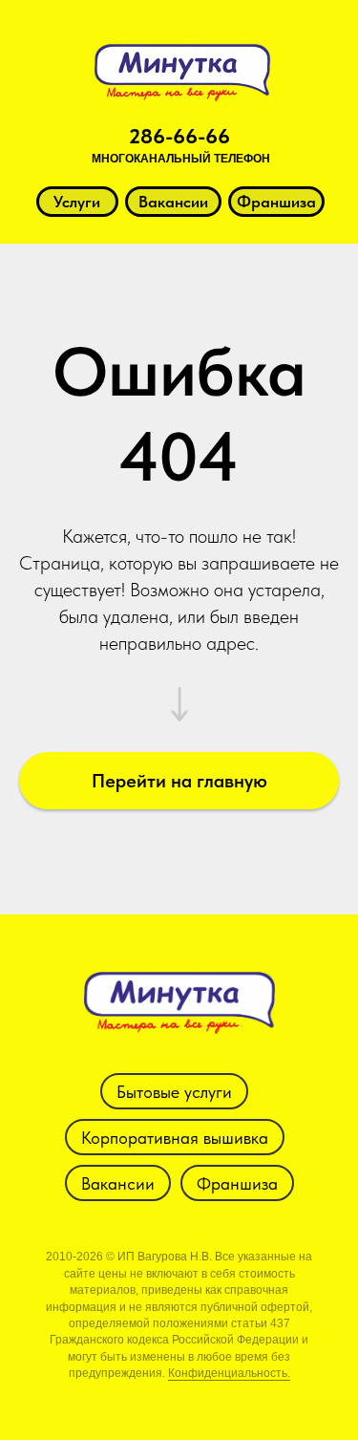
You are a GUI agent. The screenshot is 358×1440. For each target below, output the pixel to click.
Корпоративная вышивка (174, 1138)
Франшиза (237, 1183)
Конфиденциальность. (229, 1373)
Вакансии (118, 1183)
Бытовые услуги (174, 1092)
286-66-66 (179, 135)
